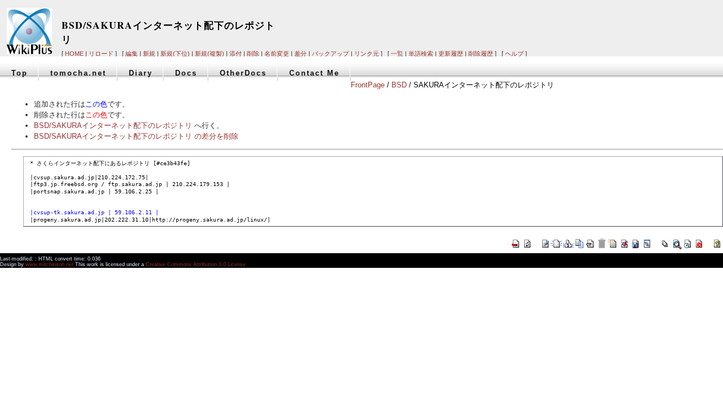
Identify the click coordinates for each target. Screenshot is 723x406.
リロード (101, 53)
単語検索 (420, 53)
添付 (235, 53)
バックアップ (330, 53)
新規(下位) (175, 53)
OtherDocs (243, 73)
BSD (399, 85)
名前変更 (276, 53)
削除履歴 (480, 53)
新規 (149, 53)
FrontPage (368, 85)
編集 (131, 53)
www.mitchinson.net (49, 264)
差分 (300, 53)
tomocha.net (78, 73)
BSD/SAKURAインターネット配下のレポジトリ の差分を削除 (136, 136)
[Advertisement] (559, 24)
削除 (253, 53)
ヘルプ (514, 53)
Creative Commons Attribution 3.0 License (196, 264)
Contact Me (314, 73)
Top (19, 73)
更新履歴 (450, 53)
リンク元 (366, 53)
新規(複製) (209, 53)
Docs (186, 73)
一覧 (397, 53)
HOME (74, 53)
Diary (141, 73)
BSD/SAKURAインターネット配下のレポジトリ (113, 125)
